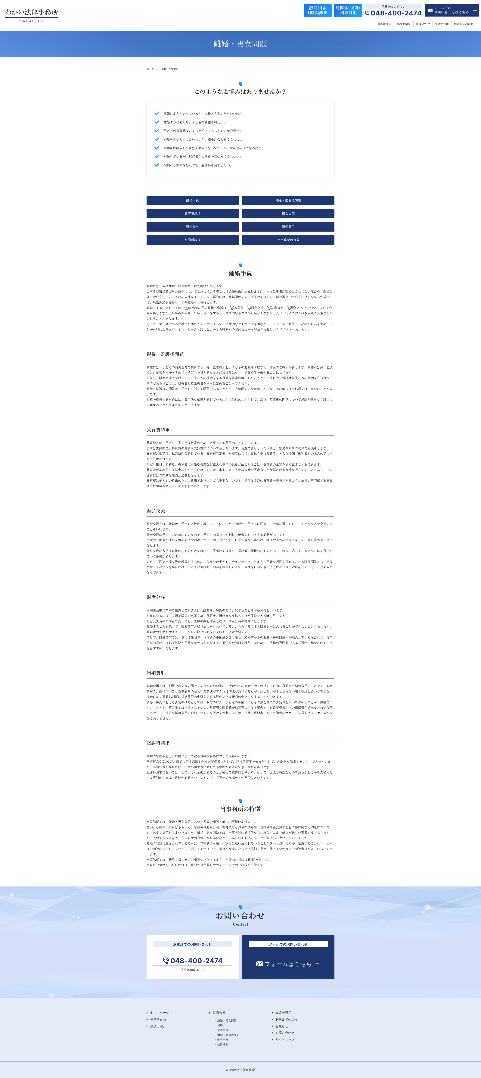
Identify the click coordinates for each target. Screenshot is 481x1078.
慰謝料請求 (192, 240)
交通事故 (222, 1030)
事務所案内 (385, 23)
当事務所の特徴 (288, 240)
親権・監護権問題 (288, 200)
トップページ (159, 1012)
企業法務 (222, 1044)
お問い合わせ (285, 1033)
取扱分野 (421, 23)
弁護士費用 (442, 23)
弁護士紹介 (404, 23)
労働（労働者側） (228, 1034)
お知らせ (282, 1026)
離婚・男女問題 (227, 1020)
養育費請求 (192, 213)
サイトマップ (285, 1039)
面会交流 (288, 213)
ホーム (150, 68)
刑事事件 (222, 1039)
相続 (220, 1025)
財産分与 (192, 226)
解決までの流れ (464, 23)
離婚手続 (192, 200)
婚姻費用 (288, 226)
